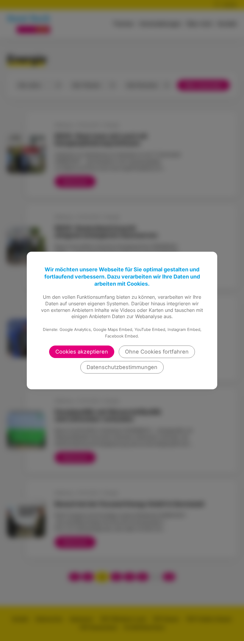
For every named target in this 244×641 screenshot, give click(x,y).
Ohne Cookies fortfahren (157, 351)
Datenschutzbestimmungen (122, 367)
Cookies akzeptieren (81, 351)
